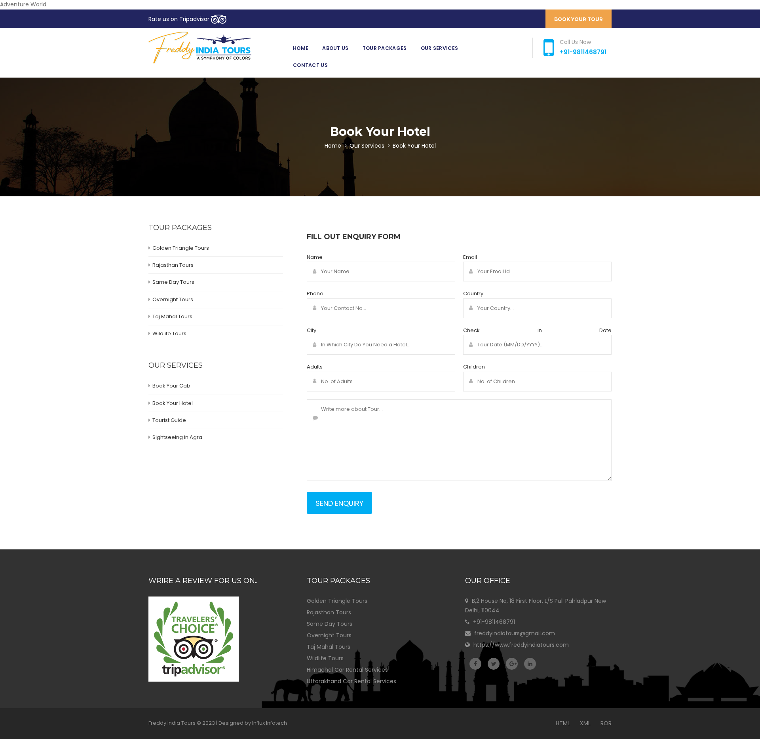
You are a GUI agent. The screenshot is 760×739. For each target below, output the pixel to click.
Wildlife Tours (169, 333)
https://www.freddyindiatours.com (521, 645)
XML (585, 723)
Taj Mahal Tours (172, 316)
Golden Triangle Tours (180, 248)
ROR (606, 723)
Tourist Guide (169, 420)
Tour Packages (385, 48)
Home (300, 48)
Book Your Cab (171, 385)
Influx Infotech (269, 723)
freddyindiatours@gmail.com (514, 633)
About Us (335, 48)
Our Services (439, 48)
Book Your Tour (578, 19)
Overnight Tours (172, 299)
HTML (563, 723)
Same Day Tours (173, 282)
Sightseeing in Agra (177, 437)
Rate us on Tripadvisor (179, 19)
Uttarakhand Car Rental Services (351, 681)
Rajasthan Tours (173, 265)
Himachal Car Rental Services (347, 670)
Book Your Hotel (172, 403)
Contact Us (310, 65)
